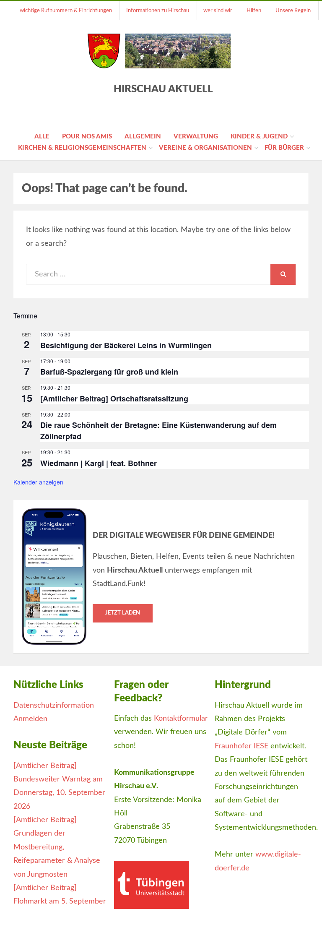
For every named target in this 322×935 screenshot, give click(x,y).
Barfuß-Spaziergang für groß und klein (109, 371)
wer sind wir (217, 10)
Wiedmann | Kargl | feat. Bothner (98, 463)
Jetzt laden (122, 613)
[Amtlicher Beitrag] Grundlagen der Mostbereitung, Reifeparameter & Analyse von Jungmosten (56, 847)
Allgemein (143, 136)
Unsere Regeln (293, 10)
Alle (41, 136)
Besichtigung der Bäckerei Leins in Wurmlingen (126, 345)
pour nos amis (87, 136)
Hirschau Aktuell (163, 89)
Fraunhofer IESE (241, 746)
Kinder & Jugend (259, 136)
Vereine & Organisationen (205, 148)
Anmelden (30, 719)
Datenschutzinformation (53, 705)
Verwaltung (196, 136)
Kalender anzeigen (38, 482)
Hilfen (254, 10)
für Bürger (284, 148)
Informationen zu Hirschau (157, 10)
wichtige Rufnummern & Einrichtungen (66, 10)
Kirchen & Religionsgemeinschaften (82, 148)
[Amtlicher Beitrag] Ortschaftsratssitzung (114, 398)
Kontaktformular (181, 718)
